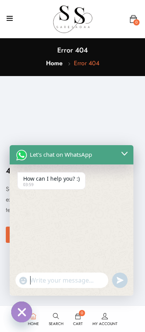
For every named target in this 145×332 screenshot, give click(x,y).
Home (54, 63)
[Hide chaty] (21, 312)
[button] (133, 19)
